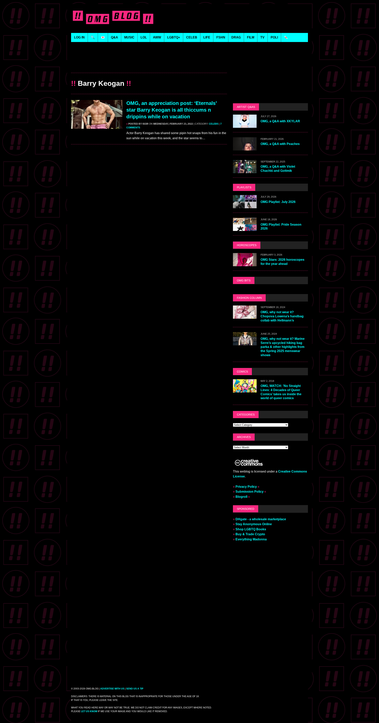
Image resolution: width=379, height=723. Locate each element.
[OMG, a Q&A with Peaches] (245, 148)
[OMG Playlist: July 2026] (245, 205)
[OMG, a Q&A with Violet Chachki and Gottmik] (245, 170)
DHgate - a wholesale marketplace (260, 519)
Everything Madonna (251, 539)
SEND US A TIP (134, 688)
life (206, 37)
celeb (191, 37)
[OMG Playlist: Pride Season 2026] (245, 228)
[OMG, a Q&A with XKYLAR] (245, 125)
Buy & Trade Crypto (250, 534)
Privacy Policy (246, 486)
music (129, 37)
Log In (79, 37)
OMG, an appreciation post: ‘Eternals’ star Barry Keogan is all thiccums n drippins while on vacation (171, 110)
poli (274, 37)
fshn (220, 37)
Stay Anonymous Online (253, 524)
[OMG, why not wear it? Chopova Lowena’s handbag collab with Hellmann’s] (245, 316)
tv (262, 37)
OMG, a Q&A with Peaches (280, 144)
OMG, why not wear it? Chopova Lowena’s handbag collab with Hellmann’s (282, 316)
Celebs (214, 123)
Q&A (114, 37)
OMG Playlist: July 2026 (278, 202)
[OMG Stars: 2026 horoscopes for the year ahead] (245, 263)
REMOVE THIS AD (149, 64)
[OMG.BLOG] (113, 16)
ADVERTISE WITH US (112, 688)
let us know (89, 711)
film (250, 37)
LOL (144, 37)
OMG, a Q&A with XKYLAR (280, 121)
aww (157, 37)
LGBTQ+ (173, 37)
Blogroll (241, 496)
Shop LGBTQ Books (250, 529)
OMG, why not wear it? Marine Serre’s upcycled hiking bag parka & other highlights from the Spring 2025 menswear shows (283, 347)
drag (236, 37)
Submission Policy (249, 491)
